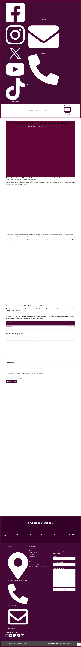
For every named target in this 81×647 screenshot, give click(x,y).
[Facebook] (7, 635)
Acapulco (13, 322)
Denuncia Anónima (21, 532)
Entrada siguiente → (71, 326)
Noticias (32, 110)
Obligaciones (32, 554)
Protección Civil (45, 532)
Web (7, 368)
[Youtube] (22, 635)
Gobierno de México (34, 565)
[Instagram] (10, 635)
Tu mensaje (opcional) (58, 568)
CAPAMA (31, 532)
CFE (54, 532)
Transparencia (33, 552)
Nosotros (45, 110)
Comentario (8, 339)
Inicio (27, 110)
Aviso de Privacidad (68, 643)
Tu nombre (55, 556)
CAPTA (68, 532)
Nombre (8, 357)
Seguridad (17, 322)
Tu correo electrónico (58, 562)
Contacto (38, 110)
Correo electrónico (10, 362)
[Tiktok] (18, 635)
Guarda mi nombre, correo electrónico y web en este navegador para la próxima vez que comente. (25, 373)
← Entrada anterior (9, 326)
